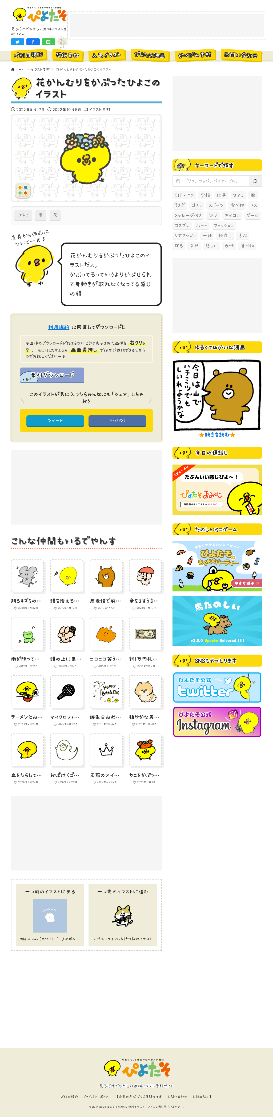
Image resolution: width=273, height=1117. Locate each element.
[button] (17, 41)
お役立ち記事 (202, 1096)
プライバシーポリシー (97, 1096)
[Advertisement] (167, 26)
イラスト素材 (100, 109)
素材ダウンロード (52, 375)
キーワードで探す (214, 165)
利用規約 (59, 327)
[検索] (255, 181)
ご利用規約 (69, 1096)
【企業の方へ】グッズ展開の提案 (139, 1096)
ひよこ (23, 214)
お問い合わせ (177, 1096)
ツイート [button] (55, 420)
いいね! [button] (117, 420)
